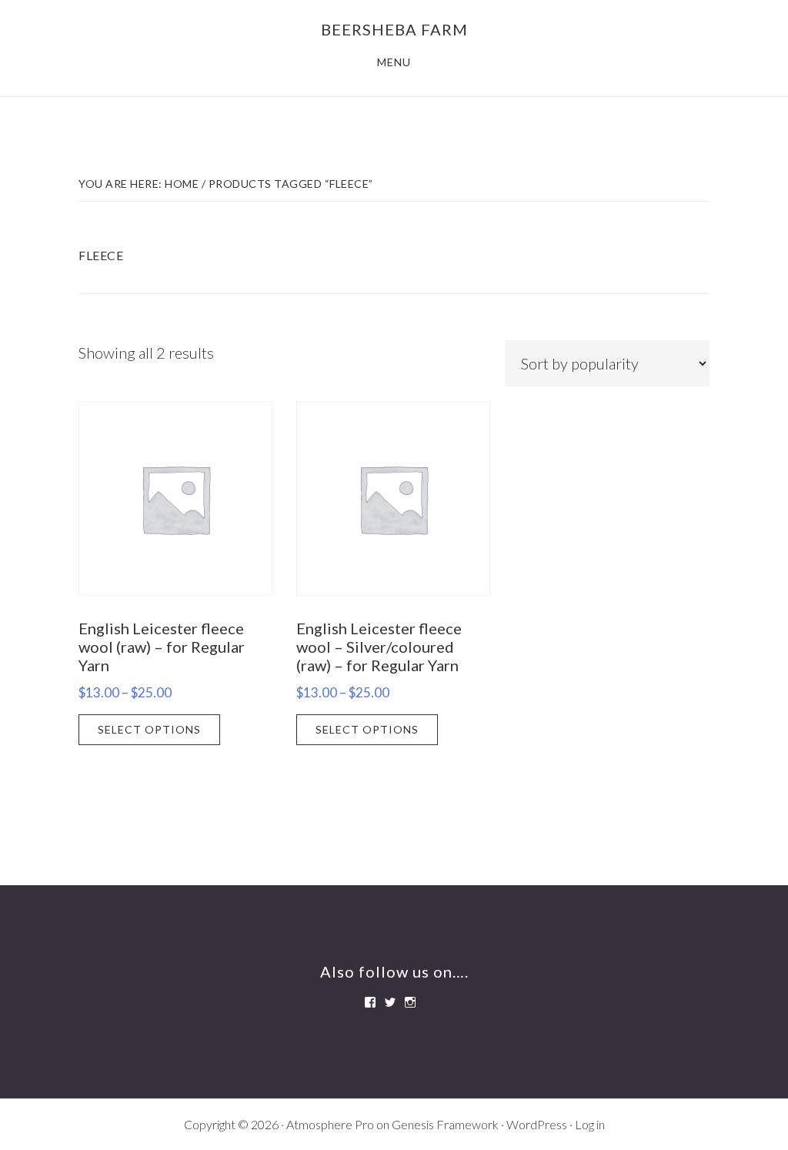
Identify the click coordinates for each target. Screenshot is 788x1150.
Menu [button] (394, 62)
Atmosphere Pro (330, 1124)
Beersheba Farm (394, 29)
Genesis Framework (445, 1124)
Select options (149, 729)
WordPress (536, 1124)
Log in (590, 1124)
